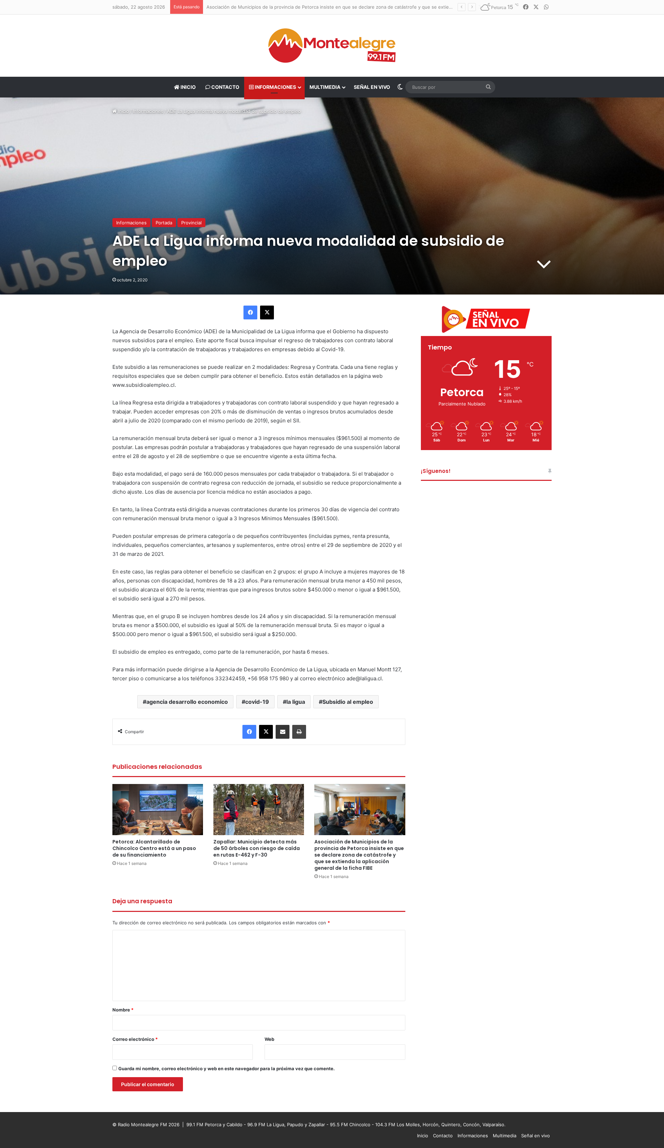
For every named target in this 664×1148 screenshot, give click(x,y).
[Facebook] (250, 312)
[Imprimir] (299, 732)
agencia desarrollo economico (187, 701)
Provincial (191, 222)
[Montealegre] (332, 45)
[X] (267, 312)
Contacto (224, 87)
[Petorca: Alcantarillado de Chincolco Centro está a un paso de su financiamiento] (157, 809)
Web (269, 1039)
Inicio (187, 87)
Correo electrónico (135, 1039)
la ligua (295, 701)
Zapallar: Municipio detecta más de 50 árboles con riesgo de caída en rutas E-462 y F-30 (256, 848)
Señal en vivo (372, 87)
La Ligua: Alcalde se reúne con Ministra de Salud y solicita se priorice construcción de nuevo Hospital (316, 7)
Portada (164, 222)
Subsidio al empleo (347, 701)
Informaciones (275, 87)
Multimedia (325, 87)
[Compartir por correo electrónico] (282, 732)
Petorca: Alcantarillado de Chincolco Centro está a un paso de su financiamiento (154, 848)
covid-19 (257, 701)
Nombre (122, 1009)
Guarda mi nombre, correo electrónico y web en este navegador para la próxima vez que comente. (226, 1068)
